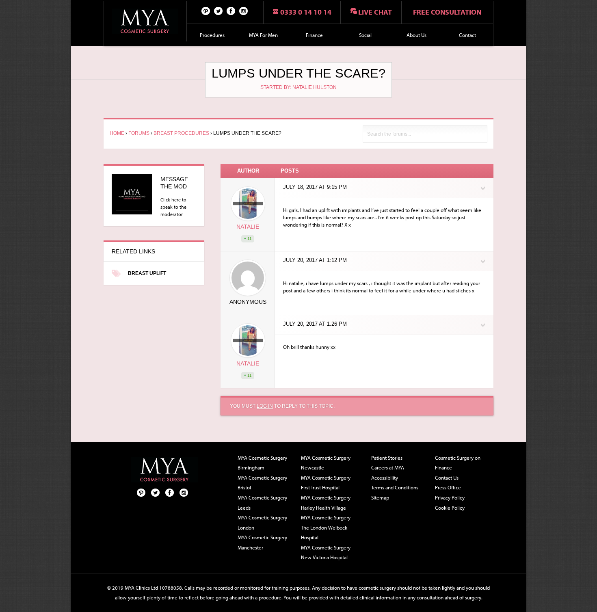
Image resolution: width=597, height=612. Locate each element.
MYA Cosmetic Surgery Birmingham (262, 462)
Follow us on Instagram (243, 10)
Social (365, 35)
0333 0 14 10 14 (305, 12)
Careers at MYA (387, 467)
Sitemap (380, 497)
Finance (314, 35)
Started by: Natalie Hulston (298, 87)
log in (265, 406)
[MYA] (145, 21)
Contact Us (447, 477)
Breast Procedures (181, 133)
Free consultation (447, 12)
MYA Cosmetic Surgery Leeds (262, 502)
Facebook (231, 10)
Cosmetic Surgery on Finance (457, 462)
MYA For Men (263, 35)
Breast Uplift (147, 273)
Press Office (448, 487)
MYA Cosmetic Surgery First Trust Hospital (325, 482)
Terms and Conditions (394, 487)
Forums (138, 133)
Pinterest (205, 10)
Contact (467, 35)
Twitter (218, 10)
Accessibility (384, 477)
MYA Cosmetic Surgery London (262, 522)
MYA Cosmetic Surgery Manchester (262, 542)
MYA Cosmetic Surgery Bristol (262, 482)
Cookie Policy (450, 507)
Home (117, 133)
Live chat (375, 12)
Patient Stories (386, 457)
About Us (416, 35)
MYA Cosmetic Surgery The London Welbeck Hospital (325, 527)
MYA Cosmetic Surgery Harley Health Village (325, 502)
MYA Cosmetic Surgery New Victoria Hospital (325, 552)
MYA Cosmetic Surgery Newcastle (325, 462)
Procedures (212, 35)
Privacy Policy (450, 497)
